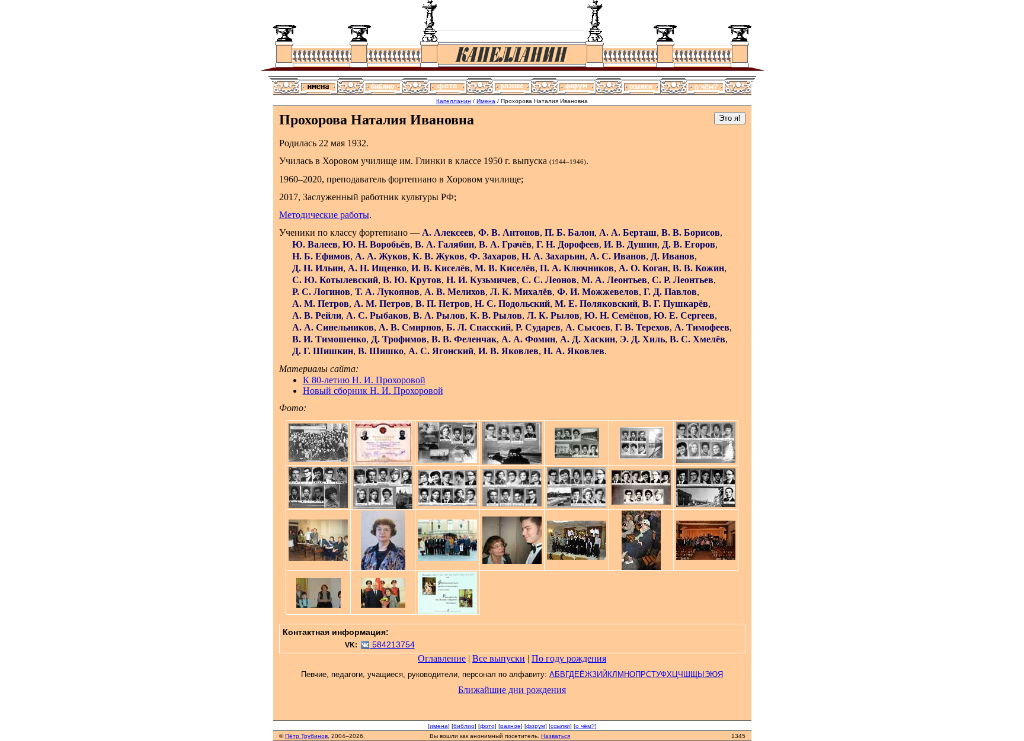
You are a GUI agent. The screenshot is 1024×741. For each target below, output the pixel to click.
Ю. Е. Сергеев (684, 315)
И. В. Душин (630, 244)
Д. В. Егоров (688, 244)
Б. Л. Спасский (478, 327)
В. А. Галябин (444, 244)
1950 (493, 161)
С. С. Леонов (549, 280)
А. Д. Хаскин (587, 339)
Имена (485, 101)
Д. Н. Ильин (317, 268)
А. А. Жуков (381, 256)
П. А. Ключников (577, 268)
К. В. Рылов (496, 315)
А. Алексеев (447, 232)
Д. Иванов (673, 256)
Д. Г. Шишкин (322, 351)
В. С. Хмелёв (697, 339)
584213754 (392, 644)
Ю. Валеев (315, 244)
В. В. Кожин (698, 268)
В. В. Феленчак (464, 339)
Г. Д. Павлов (670, 292)
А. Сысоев (587, 327)
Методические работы (324, 215)
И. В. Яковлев (508, 351)
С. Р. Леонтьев (682, 280)
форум (535, 726)
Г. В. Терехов (642, 327)
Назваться (555, 736)
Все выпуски (498, 658)
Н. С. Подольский (512, 304)
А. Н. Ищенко (377, 268)
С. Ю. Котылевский (335, 280)
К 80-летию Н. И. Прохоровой (364, 380)
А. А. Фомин (528, 339)
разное (510, 726)
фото (487, 726)
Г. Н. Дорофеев (567, 244)
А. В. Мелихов (454, 292)
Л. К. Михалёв (521, 292)
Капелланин (453, 101)
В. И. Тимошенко (329, 339)
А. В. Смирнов (410, 327)
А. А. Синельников (333, 327)
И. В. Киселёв (440, 268)
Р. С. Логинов (321, 292)
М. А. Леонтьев (614, 280)
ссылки (560, 726)
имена (439, 726)
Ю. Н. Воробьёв (376, 244)
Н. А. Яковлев (573, 351)
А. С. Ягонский (440, 351)
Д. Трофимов (399, 339)
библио (464, 726)
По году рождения (569, 658)
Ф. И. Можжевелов (598, 292)
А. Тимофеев (701, 327)
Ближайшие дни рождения (512, 690)
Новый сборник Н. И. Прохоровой (373, 391)
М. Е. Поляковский (596, 304)
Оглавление (442, 658)
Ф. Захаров (493, 256)
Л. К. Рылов (553, 315)
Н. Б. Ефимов (321, 256)
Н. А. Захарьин (553, 256)
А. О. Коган (643, 268)
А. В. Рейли (316, 315)
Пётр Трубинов (306, 736)
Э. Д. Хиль (642, 339)
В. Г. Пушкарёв (675, 304)
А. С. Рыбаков (377, 315)
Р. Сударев (538, 327)
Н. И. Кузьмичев (481, 280)
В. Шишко (381, 351)
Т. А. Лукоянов (387, 292)
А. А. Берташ (628, 232)
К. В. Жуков (438, 256)
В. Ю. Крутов (412, 280)
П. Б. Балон (569, 232)
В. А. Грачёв (505, 244)
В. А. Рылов (439, 315)
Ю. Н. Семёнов (616, 315)
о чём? (585, 726)
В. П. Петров (442, 304)
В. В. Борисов (690, 232)
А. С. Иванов (618, 256)
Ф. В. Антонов (509, 232)
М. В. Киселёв (505, 268)
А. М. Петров (320, 304)
